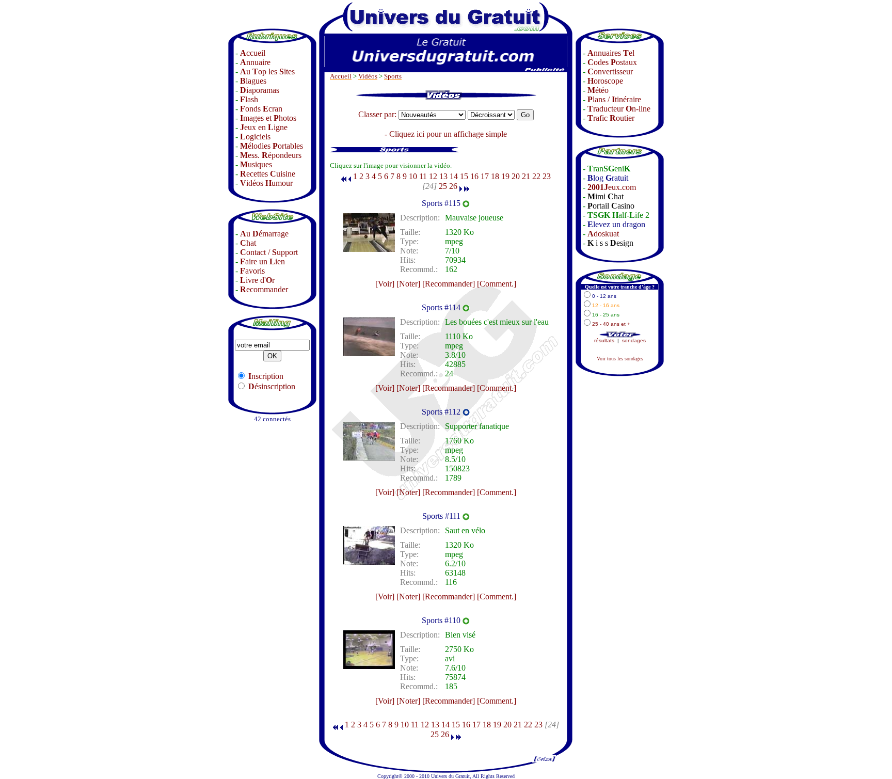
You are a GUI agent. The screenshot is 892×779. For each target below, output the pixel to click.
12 (433, 176)
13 (443, 176)
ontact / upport (269, 252)
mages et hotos (268, 118)
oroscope (605, 80)
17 (485, 176)
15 (464, 176)
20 (516, 176)
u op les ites (267, 71)
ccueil (252, 53)
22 (536, 176)
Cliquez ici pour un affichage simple (448, 134)
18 (495, 176)
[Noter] (408, 283)
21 (526, 176)
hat (248, 243)
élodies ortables (271, 145)
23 (547, 176)
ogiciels (255, 136)
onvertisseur (610, 71)
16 (474, 176)
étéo (598, 90)
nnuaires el (610, 53)
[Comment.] (496, 283)
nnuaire (255, 62)
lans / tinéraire (614, 99)
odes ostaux (612, 62)
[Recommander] (448, 283)
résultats (604, 340)
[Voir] (384, 283)
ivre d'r (257, 280)
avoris (252, 270)
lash (249, 99)
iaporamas (259, 90)
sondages (634, 340)
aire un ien (262, 261)
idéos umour (266, 183)
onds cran (261, 108)
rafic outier (610, 118)
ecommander (264, 289)
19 (505, 176)
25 (443, 186)
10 (413, 176)
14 (454, 176)
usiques (256, 164)
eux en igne (264, 127)
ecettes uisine (267, 173)
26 (453, 186)
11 (423, 176)
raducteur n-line (618, 108)
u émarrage (264, 233)
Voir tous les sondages (620, 358)
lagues (253, 80)
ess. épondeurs (270, 155)
